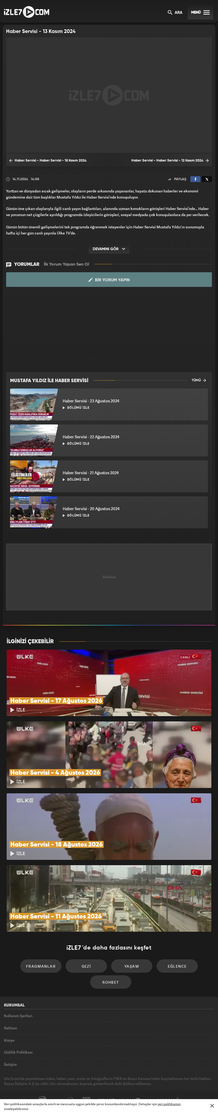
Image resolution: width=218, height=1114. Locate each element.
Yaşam (131, 966)
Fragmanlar (41, 966)
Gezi (86, 966)
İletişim (10, 1064)
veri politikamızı (169, 1104)
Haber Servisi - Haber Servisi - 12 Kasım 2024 (167, 160)
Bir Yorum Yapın (112, 280)
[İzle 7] (26, 12)
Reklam (10, 1027)
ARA (178, 13)
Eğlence (177, 966)
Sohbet (110, 982)
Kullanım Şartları (18, 1015)
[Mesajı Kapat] (212, 1106)
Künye (9, 1040)
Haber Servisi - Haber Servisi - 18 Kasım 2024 (50, 160)
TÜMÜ (197, 380)
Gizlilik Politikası (18, 1052)
